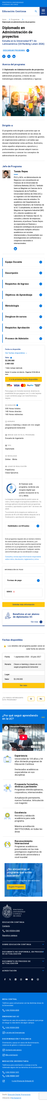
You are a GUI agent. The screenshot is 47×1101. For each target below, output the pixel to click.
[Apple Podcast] (38, 979)
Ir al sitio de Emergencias (15, 1033)
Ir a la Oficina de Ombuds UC (23, 1081)
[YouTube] (27, 979)
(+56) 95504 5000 (12, 1027)
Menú (43, 13)
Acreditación (9, 971)
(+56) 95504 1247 (12, 1076)
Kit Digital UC (16, 1098)
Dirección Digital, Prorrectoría (19, 1094)
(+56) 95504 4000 (12, 1010)
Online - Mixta (11, 459)
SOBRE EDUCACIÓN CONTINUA (16, 944)
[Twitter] (10, 979)
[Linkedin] (15, 979)
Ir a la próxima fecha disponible (23, 379)
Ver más (36, 622)
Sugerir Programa (16, 887)
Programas (15, 19)
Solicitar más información (23, 604)
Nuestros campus (9, 935)
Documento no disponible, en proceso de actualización (23, 953)
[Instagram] (21, 979)
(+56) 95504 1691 (12, 1072)
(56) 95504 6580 (13, 931)
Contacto (6, 926)
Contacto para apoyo (13, 1050)
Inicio (4, 19)
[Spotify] (32, 979)
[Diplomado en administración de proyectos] (3, 56)
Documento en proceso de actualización (16, 962)
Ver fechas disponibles (16, 353)
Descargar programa (16, 50)
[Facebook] (4, 979)
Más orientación (11, 1055)
